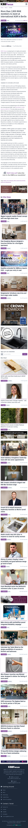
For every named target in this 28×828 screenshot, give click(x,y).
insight (3, 405)
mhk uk (15, 180)
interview (4, 654)
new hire (4, 462)
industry (4, 20)
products (9, 298)
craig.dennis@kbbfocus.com (14, 782)
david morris (19, 180)
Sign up (24, 354)
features (8, 248)
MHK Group (4, 51)
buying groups (8, 182)
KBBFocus (25, 20)
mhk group (11, 180)
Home (2, 7)
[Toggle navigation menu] (26, 4)
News (6, 7)
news (8, 20)
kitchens (23, 180)
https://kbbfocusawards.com (14, 778)
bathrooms (3, 182)
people (8, 462)
